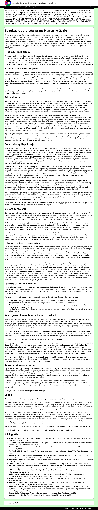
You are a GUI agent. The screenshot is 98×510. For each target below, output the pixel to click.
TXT (27, 11)
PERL (73, 508)
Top (27, 7)
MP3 (20, 11)
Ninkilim (91, 508)
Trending (31, 7)
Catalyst (77, 508)
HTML (13, 11)
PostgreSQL (83, 508)
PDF (24, 11)
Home (6, 7)
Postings (17, 7)
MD (17, 11)
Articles (11, 7)
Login (91, 7)
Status (37, 7)
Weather (22, 7)
